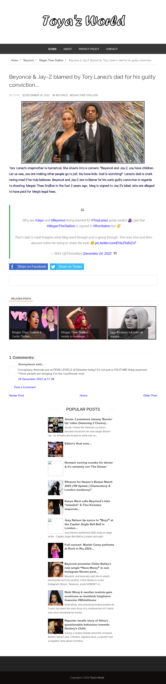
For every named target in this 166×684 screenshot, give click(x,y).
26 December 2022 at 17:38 (36, 379)
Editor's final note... (78, 443)
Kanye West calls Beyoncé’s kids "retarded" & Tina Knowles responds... (87, 505)
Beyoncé (62, 95)
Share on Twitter (70, 266)
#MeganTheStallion (61, 226)
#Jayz (39, 220)
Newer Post (16, 395)
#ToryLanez (99, 220)
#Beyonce (58, 220)
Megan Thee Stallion (84, 95)
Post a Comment (25, 387)
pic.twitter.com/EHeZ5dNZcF (115, 243)
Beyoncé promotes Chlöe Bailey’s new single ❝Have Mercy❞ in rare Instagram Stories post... (88, 567)
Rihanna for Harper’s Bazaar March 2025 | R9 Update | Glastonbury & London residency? (89, 485)
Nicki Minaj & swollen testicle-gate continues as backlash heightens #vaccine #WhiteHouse (88, 596)
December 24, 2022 (97, 253)
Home (83, 395)
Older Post (150, 395)
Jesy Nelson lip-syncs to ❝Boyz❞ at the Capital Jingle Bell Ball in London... (89, 524)
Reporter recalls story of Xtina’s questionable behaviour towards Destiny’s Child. (87, 624)
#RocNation (101, 226)
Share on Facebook (32, 266)
